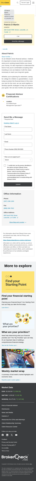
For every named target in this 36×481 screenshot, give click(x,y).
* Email (6, 141)
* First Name (7, 126)
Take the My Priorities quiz (9, 345)
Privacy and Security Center (9, 442)
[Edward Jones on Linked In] (7, 435)
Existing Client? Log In (11, 123)
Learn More (5, 307)
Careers (5, 416)
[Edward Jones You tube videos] (16, 435)
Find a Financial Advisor (10, 405)
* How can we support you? (12, 157)
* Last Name (7, 134)
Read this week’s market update (10, 380)
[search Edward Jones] (17, 2)
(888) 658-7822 (9, 208)
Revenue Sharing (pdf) (9, 445)
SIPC (31, 464)
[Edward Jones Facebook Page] (3, 435)
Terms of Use (5, 450)
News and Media (7, 412)
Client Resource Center (9, 427)
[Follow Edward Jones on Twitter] (12, 435)
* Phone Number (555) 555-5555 (13, 149)
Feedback (4, 439)
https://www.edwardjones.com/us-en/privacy (17, 240)
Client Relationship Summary (11, 423)
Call (18, 36)
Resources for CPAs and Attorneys (13, 419)
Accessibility (5, 448)
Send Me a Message (18, 41)
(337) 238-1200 (9, 201)
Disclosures (5, 409)
